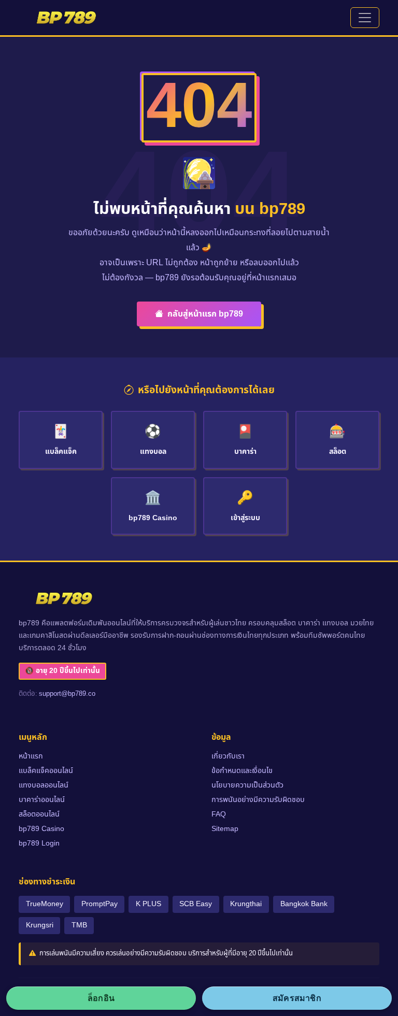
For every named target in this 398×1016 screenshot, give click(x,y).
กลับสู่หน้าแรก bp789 (205, 314)
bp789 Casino (41, 828)
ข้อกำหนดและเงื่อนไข (242, 770)
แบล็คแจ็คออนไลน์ (46, 770)
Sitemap (224, 828)
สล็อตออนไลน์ (39, 814)
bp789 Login (39, 843)
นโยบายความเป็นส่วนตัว (247, 785)
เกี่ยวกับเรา (228, 756)
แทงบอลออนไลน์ (43, 785)
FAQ (218, 814)
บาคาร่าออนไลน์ (42, 799)
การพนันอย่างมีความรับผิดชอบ (258, 799)
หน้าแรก (31, 756)
